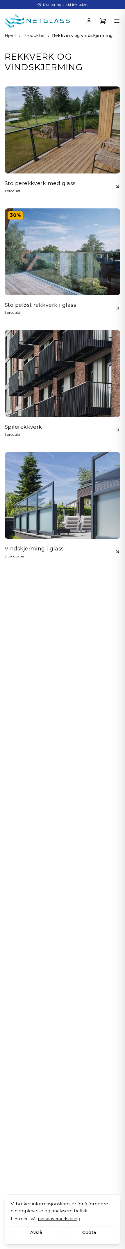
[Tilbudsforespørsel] (103, 21)
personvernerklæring (59, 1218)
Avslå (36, 1232)
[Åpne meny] (117, 21)
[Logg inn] (89, 21)
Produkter (34, 35)
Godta (89, 1232)
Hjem (10, 35)
